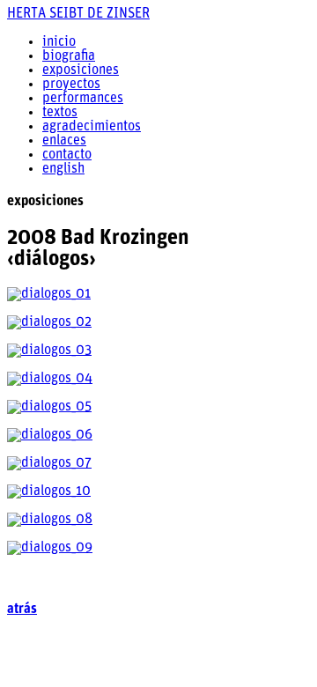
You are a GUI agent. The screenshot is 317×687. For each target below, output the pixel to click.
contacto (67, 155)
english (63, 169)
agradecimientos (91, 127)
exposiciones (80, 70)
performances (82, 99)
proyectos (71, 85)
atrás (22, 609)
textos (59, 113)
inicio (59, 42)
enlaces (64, 141)
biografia (68, 56)
